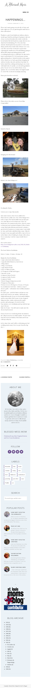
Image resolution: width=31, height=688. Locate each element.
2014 (7, 638)
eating (14, 470)
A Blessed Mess (15, 5)
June (8, 653)
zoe (13, 483)
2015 (7, 635)
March (9, 658)
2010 (7, 669)
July (8, 651)
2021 (7, 622)
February (9, 660)
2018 (7, 629)
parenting (7, 478)
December (10, 644)
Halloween (12, 474)
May (8, 655)
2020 (7, 624)
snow (22, 478)
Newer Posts (7, 377)
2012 (7, 642)
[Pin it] (16, 365)
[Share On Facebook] (10, 365)
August (9, 649)
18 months (7, 466)
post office (15, 478)
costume (7, 470)
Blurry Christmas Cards (18, 567)
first (20, 470)
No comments (5, 362)
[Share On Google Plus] (13, 365)
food (6, 474)
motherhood (21, 474)
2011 (7, 667)
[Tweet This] (7, 365)
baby (14, 466)
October (9, 647)
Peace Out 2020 (15, 526)
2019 (7, 627)
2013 (7, 640)
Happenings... (15, 20)
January (9, 664)
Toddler (7, 483)
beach (19, 466)
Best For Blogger (23, 686)
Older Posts (24, 377)
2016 (7, 633)
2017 (7, 631)
